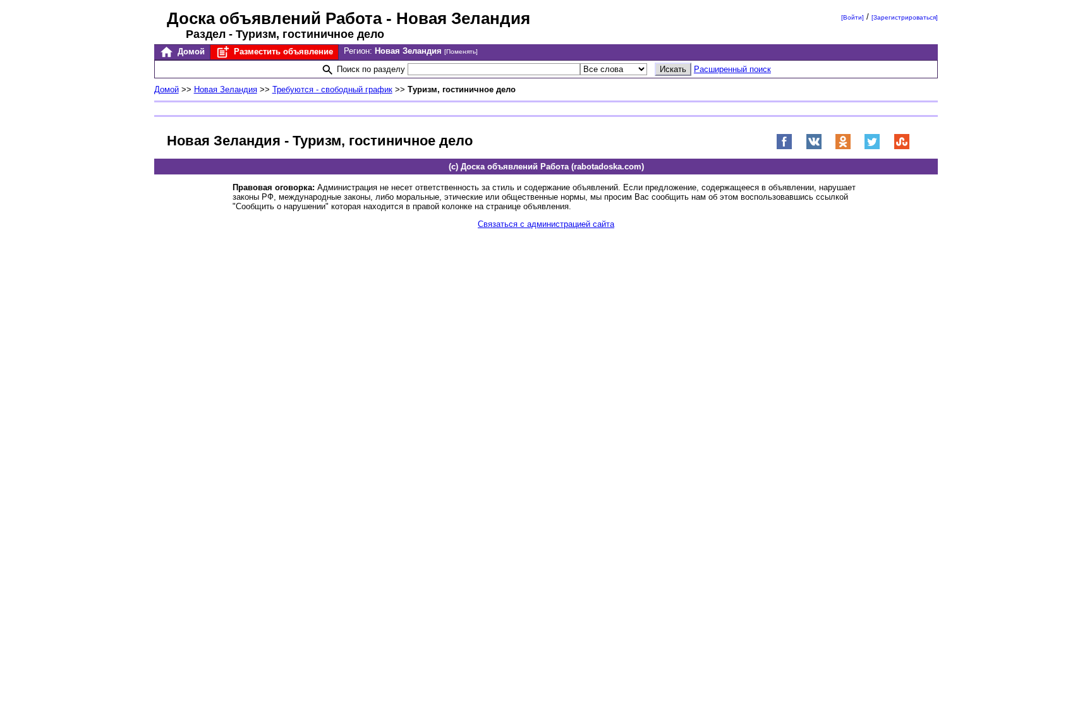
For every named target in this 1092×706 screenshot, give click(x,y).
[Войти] (852, 17)
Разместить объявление (282, 51)
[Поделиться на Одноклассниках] (843, 146)
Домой (190, 51)
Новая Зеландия (225, 89)
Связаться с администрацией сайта (546, 224)
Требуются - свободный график (332, 89)
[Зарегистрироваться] (904, 17)
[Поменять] (461, 51)
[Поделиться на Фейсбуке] (784, 146)
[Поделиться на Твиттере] (872, 146)
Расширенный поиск (732, 69)
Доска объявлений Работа (274, 18)
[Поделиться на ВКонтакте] (814, 146)
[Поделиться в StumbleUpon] (901, 146)
